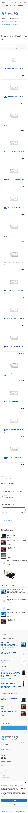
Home (3, 21)
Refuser (14, 804)
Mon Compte (11, 6)
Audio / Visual (4, 765)
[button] (26, 783)
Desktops (17, 21)
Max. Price (23, 512)
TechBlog (17, 6)
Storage (3, 780)
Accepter (14, 800)
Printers (3, 775)
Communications (5, 772)
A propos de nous (10, 2)
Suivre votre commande (18, 5)
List (23, 48)
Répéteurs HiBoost (5, 777)
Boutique (6, 5)
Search (14, 728)
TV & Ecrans (4, 770)
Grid (18, 48)
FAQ (25, 2)
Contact (16, 2)
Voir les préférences (14, 808)
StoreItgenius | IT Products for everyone (11, 18)
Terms (21, 2)
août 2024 (3, 634)
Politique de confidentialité (7, 811)
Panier (11, 5)
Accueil (3, 2)
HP (4, 524)
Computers (10, 21)
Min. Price (4, 512)
